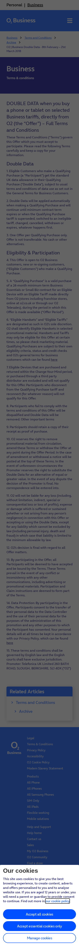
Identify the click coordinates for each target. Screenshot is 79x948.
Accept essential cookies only (39, 926)
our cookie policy (57, 901)
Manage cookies (39, 938)
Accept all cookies (39, 914)
